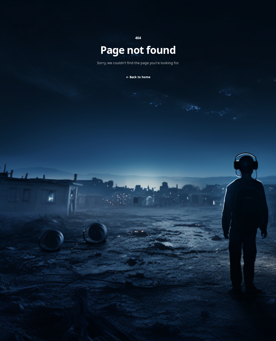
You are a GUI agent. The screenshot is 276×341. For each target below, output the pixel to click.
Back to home (138, 77)
